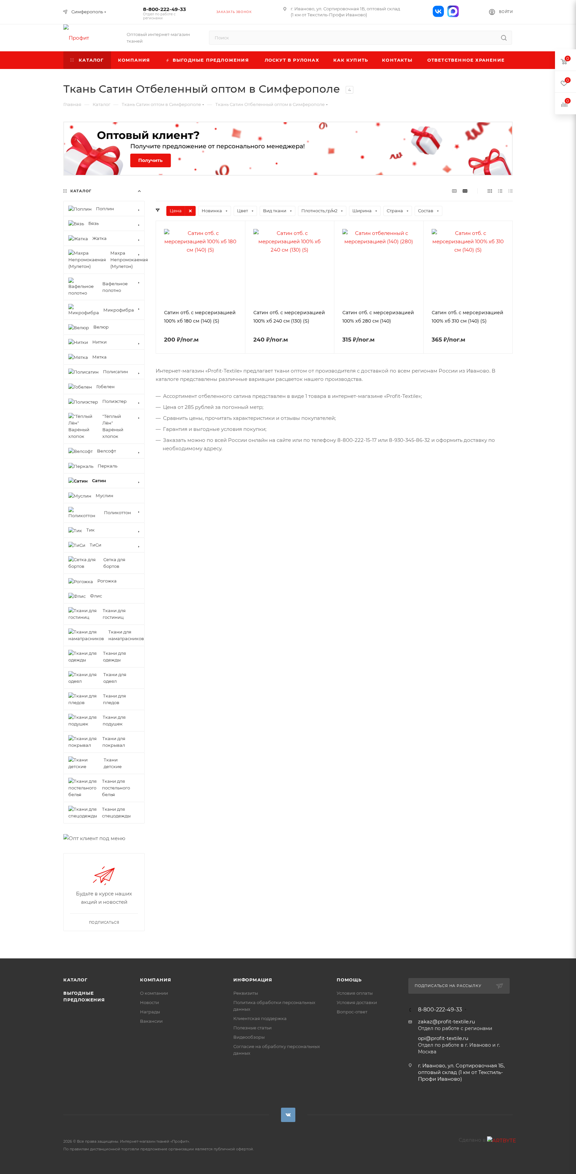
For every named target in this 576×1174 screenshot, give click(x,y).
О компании (154, 993)
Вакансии (151, 1021)
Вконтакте (288, 1115)
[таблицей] (510, 190)
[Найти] (504, 38)
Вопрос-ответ (352, 1011)
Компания (155, 979)
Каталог (75, 979)
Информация (252, 979)
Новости (149, 1002)
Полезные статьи (252, 1027)
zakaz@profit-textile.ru (446, 1021)
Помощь (349, 979)
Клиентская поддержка (260, 1018)
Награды (150, 1011)
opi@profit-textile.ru (443, 1038)
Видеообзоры (249, 1037)
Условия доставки (357, 1002)
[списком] (500, 190)
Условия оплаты (355, 993)
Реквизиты (245, 993)
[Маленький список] (454, 190)
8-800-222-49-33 (164, 13)
